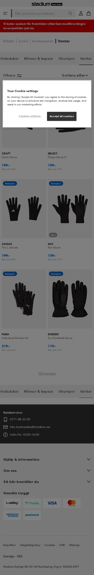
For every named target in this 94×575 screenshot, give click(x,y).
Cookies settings (30, 116)
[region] (47, 104)
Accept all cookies (62, 116)
